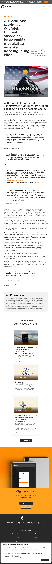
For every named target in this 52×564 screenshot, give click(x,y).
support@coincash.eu (26, 530)
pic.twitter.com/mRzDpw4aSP (14, 180)
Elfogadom (45, 559)
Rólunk (36, 537)
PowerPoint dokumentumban (26, 119)
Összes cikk (25, 440)
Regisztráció (25, 503)
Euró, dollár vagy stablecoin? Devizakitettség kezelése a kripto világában (24, 384)
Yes (46, 2)
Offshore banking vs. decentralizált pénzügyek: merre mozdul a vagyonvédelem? (24, 418)
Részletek (17, 556)
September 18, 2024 (39, 182)
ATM (16, 539)
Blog (16, 541)
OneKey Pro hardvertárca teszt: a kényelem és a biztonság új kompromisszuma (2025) (24, 350)
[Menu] (49, 6)
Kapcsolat (26, 507)
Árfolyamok (16, 537)
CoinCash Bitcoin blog (12, 95)
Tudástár (36, 539)
